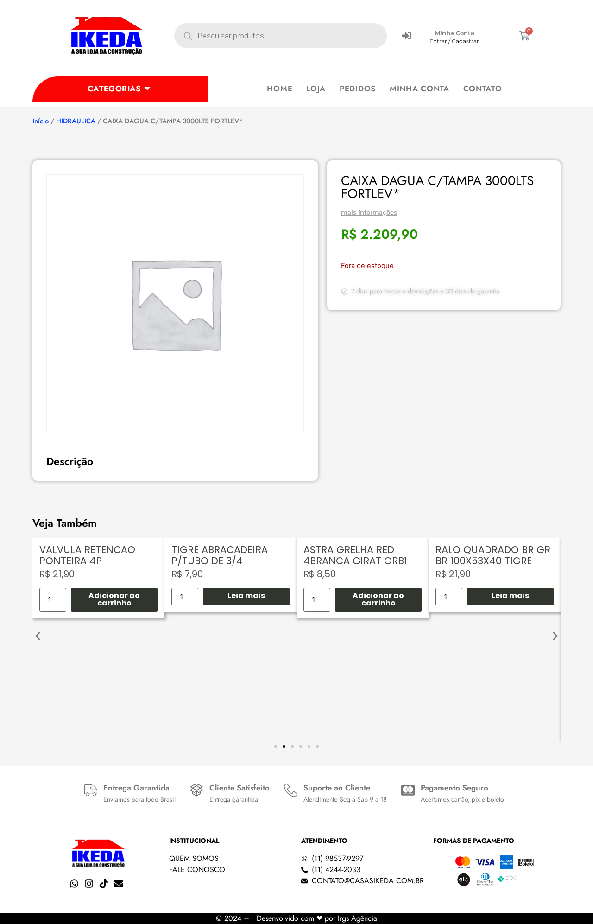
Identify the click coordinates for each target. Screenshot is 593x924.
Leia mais (246, 595)
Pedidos (358, 88)
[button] (37, 636)
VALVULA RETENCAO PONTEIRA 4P (87, 555)
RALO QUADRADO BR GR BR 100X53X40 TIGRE (492, 555)
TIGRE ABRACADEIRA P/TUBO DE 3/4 (219, 555)
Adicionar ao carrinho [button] (114, 599)
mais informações (369, 212)
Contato (482, 88)
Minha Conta (454, 33)
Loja (316, 88)
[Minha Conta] (406, 35)
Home (279, 88)
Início (40, 121)
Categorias (114, 88)
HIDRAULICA (75, 121)
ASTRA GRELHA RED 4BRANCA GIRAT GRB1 (355, 555)
